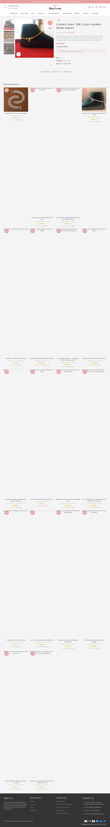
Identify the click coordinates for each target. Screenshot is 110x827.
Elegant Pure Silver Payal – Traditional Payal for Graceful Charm (68, 359)
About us (32, 801)
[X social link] (63, 64)
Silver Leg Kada (19, 360)
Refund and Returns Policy (64, 804)
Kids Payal (19, 115)
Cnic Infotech (102, 824)
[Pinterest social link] (65, 64)
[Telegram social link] (70, 64)
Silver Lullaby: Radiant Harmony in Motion (42, 358)
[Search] (92, 7)
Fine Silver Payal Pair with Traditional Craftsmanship (68, 641)
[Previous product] (57, 20)
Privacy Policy (60, 810)
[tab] (45, 71)
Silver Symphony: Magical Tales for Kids (16, 113)
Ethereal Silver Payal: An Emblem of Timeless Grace (68, 500)
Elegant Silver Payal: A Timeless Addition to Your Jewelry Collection (94, 500)
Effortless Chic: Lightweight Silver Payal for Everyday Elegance (42, 781)
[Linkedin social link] (68, 64)
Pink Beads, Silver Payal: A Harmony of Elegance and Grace (16, 500)
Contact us (33, 804)
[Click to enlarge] (18, 54)
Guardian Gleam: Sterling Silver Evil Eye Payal (42, 218)
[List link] (94, 811)
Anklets (23, 503)
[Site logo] (55, 7)
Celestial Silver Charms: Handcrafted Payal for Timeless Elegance (68, 218)
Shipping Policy (60, 801)
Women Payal (45, 221)
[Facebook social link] (61, 64)
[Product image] (16, 99)
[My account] (89, 7)
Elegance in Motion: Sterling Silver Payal (42, 499)
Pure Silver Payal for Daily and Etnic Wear (94, 358)
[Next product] (60, 20)
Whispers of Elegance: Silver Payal (16, 640)
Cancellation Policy (62, 813)
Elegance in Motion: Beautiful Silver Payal (42, 640)
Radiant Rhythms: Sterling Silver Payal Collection (16, 781)
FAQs (31, 807)
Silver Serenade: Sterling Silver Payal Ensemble (94, 641)
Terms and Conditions (62, 807)
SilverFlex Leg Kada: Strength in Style (16, 358)
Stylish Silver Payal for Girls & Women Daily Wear (94, 114)
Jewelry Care (34, 810)
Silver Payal (66, 60)
